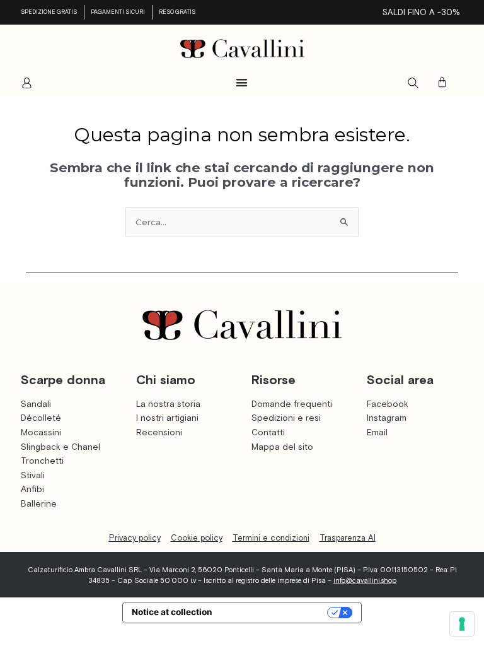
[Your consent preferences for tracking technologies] (462, 624)
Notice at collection (172, 612)
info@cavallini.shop (364, 580)
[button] (242, 82)
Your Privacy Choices (275, 612)
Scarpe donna (63, 379)
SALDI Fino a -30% (421, 12)
